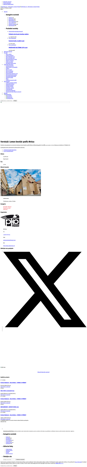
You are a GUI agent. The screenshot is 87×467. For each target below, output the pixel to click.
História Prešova (9, 85)
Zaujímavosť (11, 25)
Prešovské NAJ (9, 89)
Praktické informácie (8, 64)
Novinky (5, 11)
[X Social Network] (44, 327)
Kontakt (5, 93)
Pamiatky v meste (10, 88)
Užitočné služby (9, 77)
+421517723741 (6, 234)
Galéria (7, 68)
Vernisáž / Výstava (7, 206)
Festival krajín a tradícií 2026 (16, 41)
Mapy (7, 78)
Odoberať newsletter (20, 459)
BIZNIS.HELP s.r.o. (59, 463)
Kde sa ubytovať (9, 71)
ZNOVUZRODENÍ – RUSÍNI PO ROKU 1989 (10, 407)
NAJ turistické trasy (10, 58)
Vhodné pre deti (7, 208)
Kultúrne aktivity (10, 55)
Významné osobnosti (10, 90)
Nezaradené (11, 20)
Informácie (11, 19)
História (10, 17)
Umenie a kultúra (13, 24)
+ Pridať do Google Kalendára (9, 150)
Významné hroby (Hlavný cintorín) (13, 91)
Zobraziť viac (3, 421)
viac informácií (78, 462)
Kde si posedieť (9, 72)
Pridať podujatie (7, 3)
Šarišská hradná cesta (11, 63)
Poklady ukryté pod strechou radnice (19, 34)
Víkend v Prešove (10, 60)
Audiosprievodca (10, 66)
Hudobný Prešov (9, 86)
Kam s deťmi (9, 54)
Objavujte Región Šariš (8, 4)
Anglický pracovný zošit (11, 80)
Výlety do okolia (9, 62)
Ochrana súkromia (9, 453)
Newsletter (8, 451)
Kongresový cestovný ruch (12, 73)
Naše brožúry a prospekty (11, 67)
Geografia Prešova (10, 84)
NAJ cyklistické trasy (10, 56)
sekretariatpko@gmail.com (9, 240)
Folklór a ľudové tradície (11, 82)
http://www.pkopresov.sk (9, 245)
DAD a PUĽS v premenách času (7, 390)
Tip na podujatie (12, 21)
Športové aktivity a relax (11, 59)
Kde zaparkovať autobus (11, 75)
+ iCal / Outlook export (8, 151)
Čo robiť (5, 53)
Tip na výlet (11, 23)
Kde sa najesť (9, 69)
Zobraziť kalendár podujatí (43, 372)
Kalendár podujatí (7, 1)
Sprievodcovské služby (11, 76)
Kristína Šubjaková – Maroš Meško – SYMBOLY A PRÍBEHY (13, 382)
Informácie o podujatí (5, 386)
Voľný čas (5, 209)
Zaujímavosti (7, 81)
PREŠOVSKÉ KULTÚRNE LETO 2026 (18, 47)
